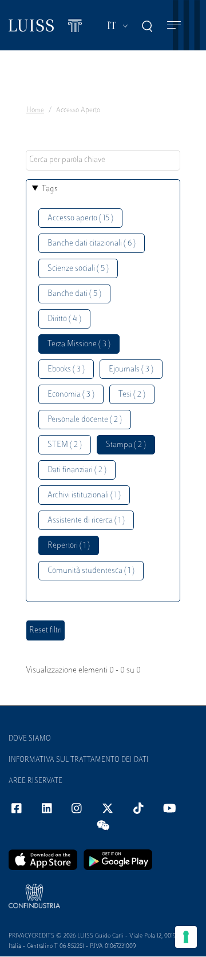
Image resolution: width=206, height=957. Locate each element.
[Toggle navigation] (174, 25)
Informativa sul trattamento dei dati (79, 760)
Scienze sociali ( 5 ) (78, 268)
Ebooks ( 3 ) (66, 369)
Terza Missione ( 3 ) (78, 344)
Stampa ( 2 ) (126, 445)
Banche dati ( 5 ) (74, 294)
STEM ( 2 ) (64, 445)
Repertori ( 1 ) (68, 545)
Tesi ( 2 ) (131, 394)
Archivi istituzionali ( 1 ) (84, 495)
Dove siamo (30, 738)
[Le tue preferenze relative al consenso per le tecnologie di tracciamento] (186, 937)
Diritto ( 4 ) (64, 319)
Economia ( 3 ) (70, 394)
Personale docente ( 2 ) (84, 420)
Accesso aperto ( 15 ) (80, 218)
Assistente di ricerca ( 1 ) (86, 520)
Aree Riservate (35, 781)
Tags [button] (50, 189)
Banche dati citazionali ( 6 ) (91, 243)
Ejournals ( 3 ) (131, 369)
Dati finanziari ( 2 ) (76, 470)
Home (35, 110)
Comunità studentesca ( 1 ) (90, 571)
